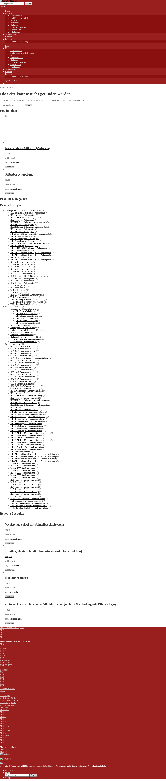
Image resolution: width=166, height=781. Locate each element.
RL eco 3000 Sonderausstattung (23, 475)
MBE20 (3, 752)
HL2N (2, 656)
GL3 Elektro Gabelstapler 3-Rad (29, 316)
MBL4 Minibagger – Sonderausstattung (26, 431)
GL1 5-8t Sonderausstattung (21, 356)
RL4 (2, 679)
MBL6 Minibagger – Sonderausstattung (26, 435)
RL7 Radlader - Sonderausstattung (24, 494)
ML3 (2, 635)
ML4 (2, 637)
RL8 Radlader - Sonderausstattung (24, 496)
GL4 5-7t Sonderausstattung (21, 381)
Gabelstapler (15, 30)
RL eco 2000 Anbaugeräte (21, 269)
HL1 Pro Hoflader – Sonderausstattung (26, 395)
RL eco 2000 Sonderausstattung (23, 470)
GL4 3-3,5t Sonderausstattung (22, 379)
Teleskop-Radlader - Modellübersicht (25, 339)
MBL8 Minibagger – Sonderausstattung (26, 442)
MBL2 (3, 714)
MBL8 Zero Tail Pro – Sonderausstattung (27, 447)
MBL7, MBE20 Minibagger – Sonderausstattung (30, 440)
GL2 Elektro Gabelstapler (26, 313)
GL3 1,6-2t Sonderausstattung (22, 372)
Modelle (8, 13)
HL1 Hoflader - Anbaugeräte (22, 215)
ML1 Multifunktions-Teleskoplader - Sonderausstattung (33, 454)
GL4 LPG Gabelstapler (25, 318)
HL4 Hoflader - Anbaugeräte (22, 229)
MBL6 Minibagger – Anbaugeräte (24, 246)
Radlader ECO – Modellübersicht (24, 337)
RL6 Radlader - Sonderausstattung (24, 491)
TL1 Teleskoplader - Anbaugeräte (24, 297)
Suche (7, 773)
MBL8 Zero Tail (7, 735)
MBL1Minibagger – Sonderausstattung (26, 424)
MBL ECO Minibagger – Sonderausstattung (28, 416)
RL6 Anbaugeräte (17, 288)
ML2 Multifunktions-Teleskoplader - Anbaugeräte (30, 255)
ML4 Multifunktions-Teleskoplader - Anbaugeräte (30, 260)
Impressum (9, 39)
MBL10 (3, 740)
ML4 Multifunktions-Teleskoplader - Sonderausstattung (33, 461)
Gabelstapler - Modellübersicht (23, 309)
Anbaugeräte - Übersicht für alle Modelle (22, 210)
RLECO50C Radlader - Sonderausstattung (27, 498)
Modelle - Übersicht (13, 306)
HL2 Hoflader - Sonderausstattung (24, 398)
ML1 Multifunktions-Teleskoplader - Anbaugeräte (30, 253)
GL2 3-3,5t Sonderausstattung (22, 365)
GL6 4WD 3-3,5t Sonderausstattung (25, 388)
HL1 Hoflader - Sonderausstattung (24, 393)
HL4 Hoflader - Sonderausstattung (24, 407)
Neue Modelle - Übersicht (21, 332)
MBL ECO (4, 710)
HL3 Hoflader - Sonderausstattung (24, 402)
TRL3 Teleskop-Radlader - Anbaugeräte (26, 304)
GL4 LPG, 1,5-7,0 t (8, 702)
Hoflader (14, 20)
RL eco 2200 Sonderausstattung (23, 473)
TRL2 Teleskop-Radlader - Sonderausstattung (29, 505)
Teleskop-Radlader (18, 27)
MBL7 (3, 728)
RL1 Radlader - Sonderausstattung (24, 480)
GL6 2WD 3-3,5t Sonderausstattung (25, 386)
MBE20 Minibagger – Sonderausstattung (27, 414)
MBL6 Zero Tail (7, 726)
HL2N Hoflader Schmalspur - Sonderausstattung (30, 400)
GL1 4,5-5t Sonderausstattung (22, 353)
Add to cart (9, 167)
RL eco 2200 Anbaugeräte (21, 271)
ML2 (2, 632)
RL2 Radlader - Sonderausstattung (24, 482)
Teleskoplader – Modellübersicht (23, 342)
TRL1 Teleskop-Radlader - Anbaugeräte (26, 299)
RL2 (2, 674)
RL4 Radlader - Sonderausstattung (24, 487)
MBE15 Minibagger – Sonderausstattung (27, 412)
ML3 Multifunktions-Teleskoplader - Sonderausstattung (33, 459)
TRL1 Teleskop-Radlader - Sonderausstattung (29, 503)
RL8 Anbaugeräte (17, 292)
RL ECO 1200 (6, 665)
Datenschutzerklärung (19, 41)
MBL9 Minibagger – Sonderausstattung (26, 449)
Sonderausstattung (12, 344)
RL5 (2, 681)
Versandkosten (11, 34)
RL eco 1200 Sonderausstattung (23, 466)
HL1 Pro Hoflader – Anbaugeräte (24, 217)
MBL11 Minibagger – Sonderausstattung (27, 421)
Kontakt (8, 37)
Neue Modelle (16, 16)
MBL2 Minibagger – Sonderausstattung (26, 426)
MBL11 (3, 742)
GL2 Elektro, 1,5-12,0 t (9, 700)
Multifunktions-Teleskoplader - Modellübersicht (29, 330)
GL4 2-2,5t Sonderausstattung (22, 377)
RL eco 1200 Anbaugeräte (21, 264)
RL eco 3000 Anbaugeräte (21, 274)
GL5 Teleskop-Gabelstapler (27, 320)
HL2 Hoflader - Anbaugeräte (22, 220)
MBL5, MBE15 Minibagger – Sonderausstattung (30, 433)
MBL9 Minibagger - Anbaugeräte (24, 250)
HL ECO (4, 651)
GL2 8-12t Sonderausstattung (22, 370)
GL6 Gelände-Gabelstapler (27, 323)
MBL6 (3, 724)
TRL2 (2, 691)
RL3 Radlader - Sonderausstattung (24, 484)
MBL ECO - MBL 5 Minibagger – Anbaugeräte (30, 234)
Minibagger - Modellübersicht (22, 327)
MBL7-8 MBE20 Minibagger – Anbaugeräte (28, 248)
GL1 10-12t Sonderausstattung (23, 346)
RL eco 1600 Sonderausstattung (23, 468)
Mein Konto (10, 770)
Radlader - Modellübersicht (21, 335)
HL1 (2, 653)
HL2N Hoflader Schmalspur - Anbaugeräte (28, 222)
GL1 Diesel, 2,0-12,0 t (9, 698)
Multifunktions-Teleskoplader (22, 18)
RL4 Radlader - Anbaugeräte (22, 283)
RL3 (2, 677)
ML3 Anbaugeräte (17, 257)
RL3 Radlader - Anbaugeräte (22, 281)
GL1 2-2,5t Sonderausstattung (22, 349)
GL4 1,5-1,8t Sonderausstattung (23, 374)
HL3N (2, 658)
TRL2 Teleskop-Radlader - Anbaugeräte (26, 302)
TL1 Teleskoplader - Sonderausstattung (26, 501)
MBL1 (3, 712)
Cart (7, 778)
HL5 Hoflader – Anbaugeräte (22, 231)
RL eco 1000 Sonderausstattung (23, 463)
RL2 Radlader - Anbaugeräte (22, 278)
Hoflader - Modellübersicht (21, 325)
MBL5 (3, 721)
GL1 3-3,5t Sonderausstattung (22, 351)
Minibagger (15, 32)
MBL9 (3, 738)
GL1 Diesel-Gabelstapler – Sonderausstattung (29, 358)
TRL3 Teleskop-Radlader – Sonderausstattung (29, 508)
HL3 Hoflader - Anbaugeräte (22, 224)
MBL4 (3, 719)
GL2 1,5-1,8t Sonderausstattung (23, 360)
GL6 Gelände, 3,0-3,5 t (9, 705)
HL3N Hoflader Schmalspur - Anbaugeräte (28, 227)
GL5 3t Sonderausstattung (21, 384)
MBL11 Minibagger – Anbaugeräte (24, 238)
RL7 (2, 686)
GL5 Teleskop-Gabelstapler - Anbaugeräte (27, 213)
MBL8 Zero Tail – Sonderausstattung (25, 445)
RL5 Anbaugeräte (17, 285)
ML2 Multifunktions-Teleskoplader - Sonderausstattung (33, 456)
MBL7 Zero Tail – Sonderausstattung (25, 438)
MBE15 (3, 749)
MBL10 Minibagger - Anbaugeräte (24, 236)
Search (28, 4)
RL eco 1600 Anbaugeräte (21, 267)
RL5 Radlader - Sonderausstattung (24, 489)
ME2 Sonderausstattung (20, 452)
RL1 (2, 672)
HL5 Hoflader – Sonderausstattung (24, 409)
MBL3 (3, 717)
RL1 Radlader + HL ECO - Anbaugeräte (27, 276)
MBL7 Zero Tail (7, 731)
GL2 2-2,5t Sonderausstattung (22, 363)
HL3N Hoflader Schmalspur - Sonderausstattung (30, 405)
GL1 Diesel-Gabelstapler (26, 311)
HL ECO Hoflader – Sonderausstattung (26, 391)
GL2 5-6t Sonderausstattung (21, 367)
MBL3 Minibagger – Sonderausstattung (26, 428)
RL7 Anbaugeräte (17, 290)
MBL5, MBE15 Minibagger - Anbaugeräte (28, 243)
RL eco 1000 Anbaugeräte (21, 262)
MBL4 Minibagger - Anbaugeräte (24, 241)
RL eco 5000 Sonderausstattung (23, 477)
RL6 (2, 684)
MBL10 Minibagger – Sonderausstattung (27, 419)
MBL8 (3, 733)
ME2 (2, 644)
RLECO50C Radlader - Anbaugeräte (25, 295)
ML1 (2, 630)
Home (7, 11)
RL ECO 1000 (6, 663)
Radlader (14, 25)
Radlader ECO (16, 23)
